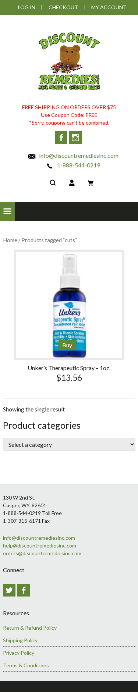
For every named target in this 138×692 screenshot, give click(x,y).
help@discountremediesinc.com (39, 545)
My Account (109, 7)
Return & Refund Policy (30, 628)
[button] (7, 211)
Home (10, 240)
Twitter (9, 590)
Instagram (75, 137)
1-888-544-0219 (78, 164)
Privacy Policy (18, 653)
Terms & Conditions (26, 665)
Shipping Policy (20, 640)
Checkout (63, 7)
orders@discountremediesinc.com (42, 553)
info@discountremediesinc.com (78, 155)
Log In (26, 7)
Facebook (61, 137)
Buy (67, 344)
